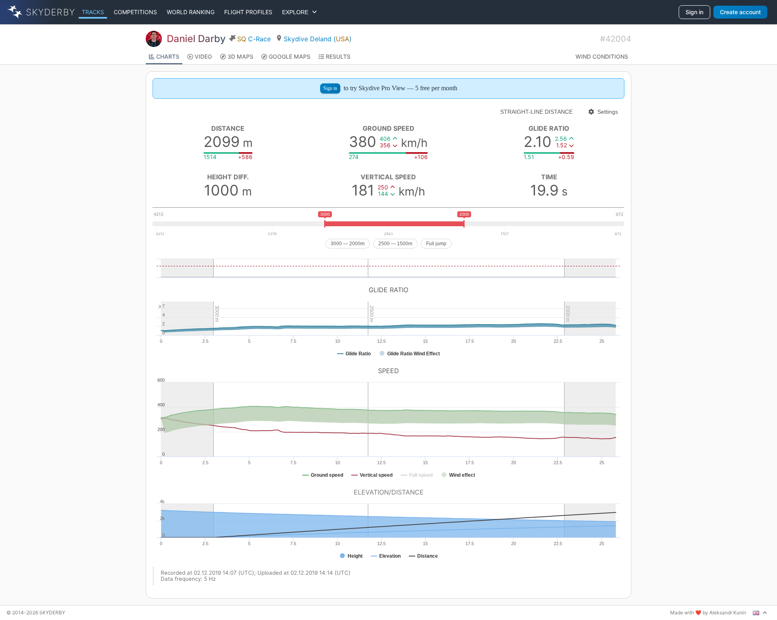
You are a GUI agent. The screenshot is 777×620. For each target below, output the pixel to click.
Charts (167, 56)
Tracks (93, 11)
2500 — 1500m (395, 243)
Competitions (135, 11)
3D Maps (240, 56)
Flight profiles (248, 11)
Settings (607, 111)
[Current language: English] (760, 613)
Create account (740, 11)
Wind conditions (601, 56)
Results (338, 56)
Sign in (694, 11)
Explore (297, 12)
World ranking (190, 11)
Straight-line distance (536, 111)
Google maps (289, 56)
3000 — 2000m (348, 243)
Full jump (436, 243)
